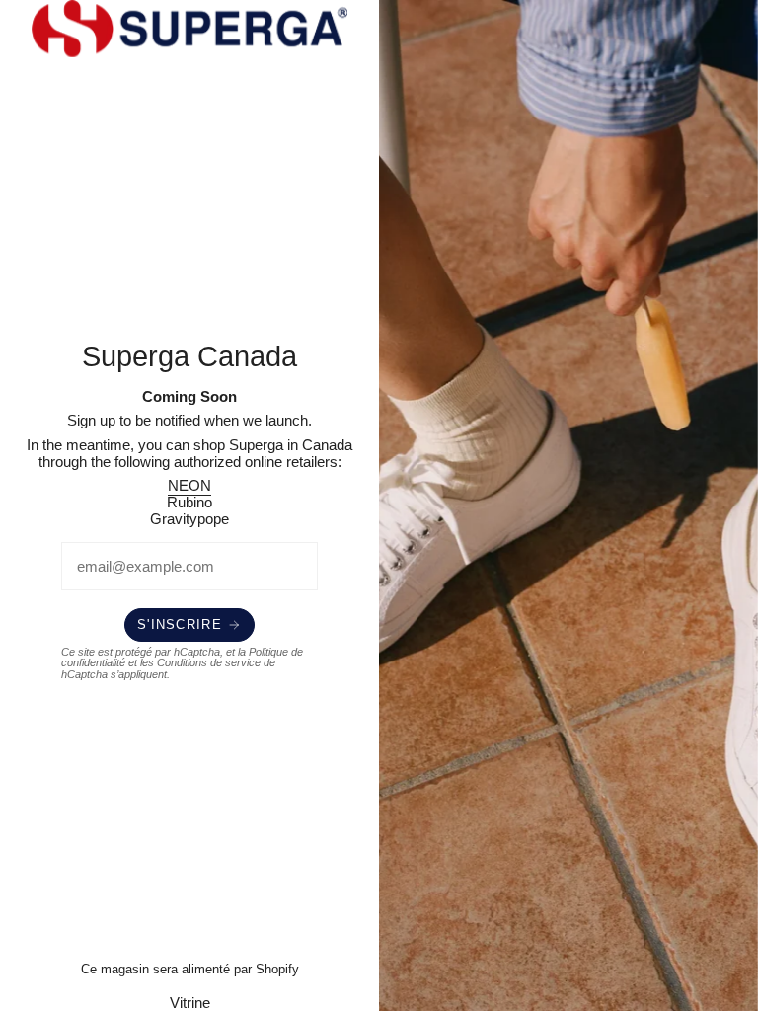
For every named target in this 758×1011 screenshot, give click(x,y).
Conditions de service (209, 662)
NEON (189, 485)
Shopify (277, 969)
